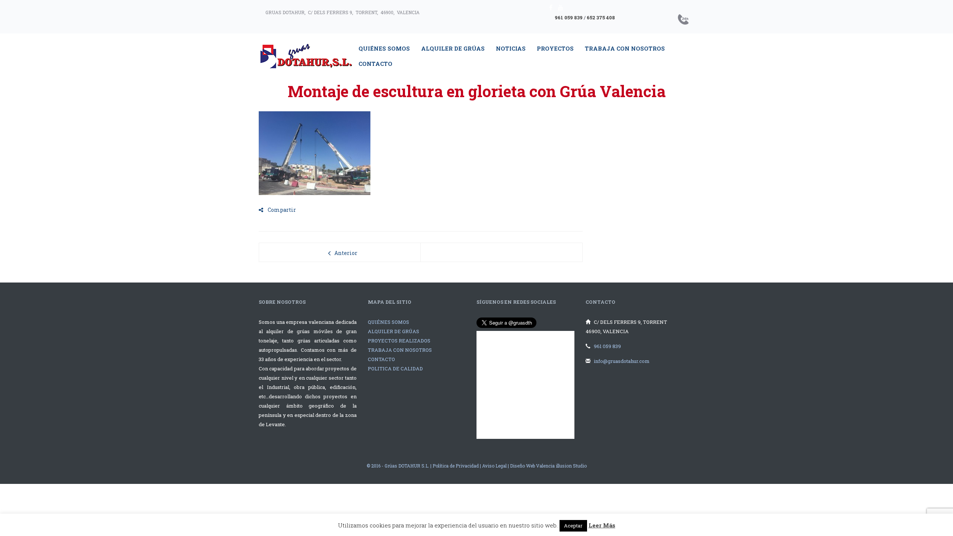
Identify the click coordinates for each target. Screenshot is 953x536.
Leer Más (602, 525)
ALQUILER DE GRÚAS (393, 331)
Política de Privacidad (456, 466)
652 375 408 (601, 17)
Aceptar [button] (573, 525)
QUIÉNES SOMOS (388, 322)
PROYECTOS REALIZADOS (399, 340)
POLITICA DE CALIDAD (395, 368)
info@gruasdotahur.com (622, 361)
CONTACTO (381, 359)
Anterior (345, 252)
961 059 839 (569, 17)
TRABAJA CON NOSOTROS (400, 350)
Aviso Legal (494, 466)
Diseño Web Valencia (532, 466)
